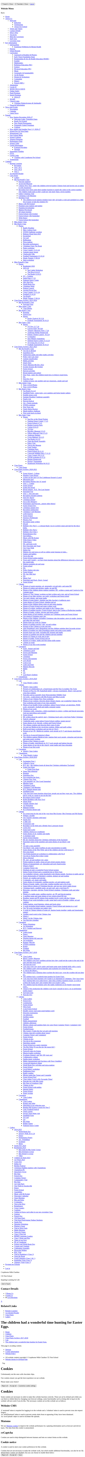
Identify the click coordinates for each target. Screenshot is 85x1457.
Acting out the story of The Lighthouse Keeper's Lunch (42, 477)
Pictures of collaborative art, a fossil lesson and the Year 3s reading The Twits (50, 689)
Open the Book (19, 1256)
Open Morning (28, 936)
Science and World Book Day (24, 1244)
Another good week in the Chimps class (37, 914)
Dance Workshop (29, 924)
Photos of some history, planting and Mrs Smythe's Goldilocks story (46, 600)
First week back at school (32, 413)
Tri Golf (26, 238)
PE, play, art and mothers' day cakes (35, 860)
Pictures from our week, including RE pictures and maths (43, 632)
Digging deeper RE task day (33, 938)
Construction (27, 1003)
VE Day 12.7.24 (33, 326)
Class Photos (27, 308)
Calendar (13, 111)
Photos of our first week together (34, 644)
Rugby (25, 946)
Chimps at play (28, 1039)
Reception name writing (31, 522)
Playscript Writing (20, 1250)
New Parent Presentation (22, 123)
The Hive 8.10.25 (33, 272)
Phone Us (9, 1293)
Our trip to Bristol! (29, 351)
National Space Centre (31, 280)
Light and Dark (28, 665)
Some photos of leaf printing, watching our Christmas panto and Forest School (50, 614)
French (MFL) (19, 83)
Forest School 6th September (29, 220)
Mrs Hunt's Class (20, 224)
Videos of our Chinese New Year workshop (38, 699)
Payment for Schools (12, 1264)
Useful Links (14, 155)
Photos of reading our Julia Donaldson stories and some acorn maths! (47, 630)
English (16, 61)
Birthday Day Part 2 (30, 530)
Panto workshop (28, 248)
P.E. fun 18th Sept (29, 574)
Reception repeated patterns (32, 496)
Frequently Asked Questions (24, 125)
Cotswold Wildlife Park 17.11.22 (38, 453)
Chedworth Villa (29, 254)
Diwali (25, 524)
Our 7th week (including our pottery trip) (37, 908)
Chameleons (23, 677)
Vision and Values (16, 29)
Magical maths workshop (32, 1053)
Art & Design (19, 75)
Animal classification (30, 359)
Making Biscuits (28, 667)
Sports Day (27, 820)
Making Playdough (25, 210)
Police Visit (31, 443)
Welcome (13, 21)
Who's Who (14, 33)
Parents (7, 115)
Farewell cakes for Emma (32, 1051)
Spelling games (28, 1017)
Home (7, 17)
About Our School (20, 27)
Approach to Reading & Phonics (25, 55)
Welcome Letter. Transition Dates (25, 119)
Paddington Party (29, 1071)
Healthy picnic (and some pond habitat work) (39, 1011)
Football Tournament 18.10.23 (38, 320)
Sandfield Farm (28, 791)
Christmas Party (33, 449)
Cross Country (19, 1208)
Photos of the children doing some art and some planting (42, 604)
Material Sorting (28, 808)
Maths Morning (19, 1230)
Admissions (14, 85)
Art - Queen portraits (30, 403)
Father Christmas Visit (26, 194)
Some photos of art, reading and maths (36, 834)
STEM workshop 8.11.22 (36, 457)
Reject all (5, 1386)
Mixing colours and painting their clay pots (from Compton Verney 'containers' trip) (52, 1025)
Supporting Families (17, 151)
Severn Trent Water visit (31, 1113)
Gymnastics (31, 337)
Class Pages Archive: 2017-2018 (25, 952)
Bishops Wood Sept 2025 (32, 234)
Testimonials (18, 25)
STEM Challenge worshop (32, 232)
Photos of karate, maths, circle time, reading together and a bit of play (47, 884)
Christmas (26, 657)
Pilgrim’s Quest (19, 1226)
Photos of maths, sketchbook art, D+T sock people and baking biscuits (47, 743)
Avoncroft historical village (32, 1063)
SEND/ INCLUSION (17, 89)
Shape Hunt (27, 801)
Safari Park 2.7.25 (29, 278)
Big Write (26, 950)
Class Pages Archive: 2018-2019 (25, 757)
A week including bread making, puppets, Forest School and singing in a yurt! (50, 906)
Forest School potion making (33, 558)
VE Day (30, 429)
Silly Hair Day (28, 282)
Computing (18, 79)
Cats (20, 471)
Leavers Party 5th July (35, 329)
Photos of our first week (31, 747)
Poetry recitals (28, 1093)
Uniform (17, 127)
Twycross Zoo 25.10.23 (35, 343)
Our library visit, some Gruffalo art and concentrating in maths (44, 848)
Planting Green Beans (30, 475)
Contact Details (15, 31)
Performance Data (16, 141)
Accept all (13, 1386)
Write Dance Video (29, 540)
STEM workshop (29, 405)
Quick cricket (27, 1111)
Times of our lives (20, 1240)
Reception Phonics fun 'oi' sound (34, 481)
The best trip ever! (29, 964)
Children (8, 161)
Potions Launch (28, 288)
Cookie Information (12, 1352)
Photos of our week (30, 709)
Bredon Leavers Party (35, 425)
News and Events (11, 107)
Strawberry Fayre (20, 1172)
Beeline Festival (19, 1166)
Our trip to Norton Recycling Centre (35, 856)
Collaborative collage (30, 1057)
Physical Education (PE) (22, 69)
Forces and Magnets (30, 653)
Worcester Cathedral (21, 1196)
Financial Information (17, 105)
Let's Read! (27, 661)
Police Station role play (31, 570)
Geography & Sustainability (24, 73)
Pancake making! (25, 182)
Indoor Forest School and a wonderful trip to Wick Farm (42, 872)
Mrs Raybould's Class (21, 180)
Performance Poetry (25, 1138)
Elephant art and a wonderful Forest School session (41, 870)
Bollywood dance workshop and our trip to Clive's (40, 729)
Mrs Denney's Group (26, 1154)
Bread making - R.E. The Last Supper (36, 490)
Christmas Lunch (29, 651)
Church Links (14, 101)
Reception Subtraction (31, 510)
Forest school (27, 566)
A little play (27, 822)
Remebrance (18, 1206)
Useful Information (16, 145)
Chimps (21, 584)
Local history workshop (31, 1069)
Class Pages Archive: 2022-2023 (25, 347)
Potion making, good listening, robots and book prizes (42, 904)
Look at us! (27, 663)
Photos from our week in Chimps (34, 622)
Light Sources (28, 514)
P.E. (24, 377)
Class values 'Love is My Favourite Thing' (38, 1079)
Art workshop (28, 940)
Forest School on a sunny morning (35, 1045)
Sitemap (8, 1350)
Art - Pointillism (24, 1140)
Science (17, 67)
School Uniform (15, 137)
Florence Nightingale (30, 518)
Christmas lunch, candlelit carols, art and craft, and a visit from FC (46, 888)
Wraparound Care (16, 133)
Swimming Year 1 (29, 761)
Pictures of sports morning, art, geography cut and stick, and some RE (47, 586)
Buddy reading (28, 1073)
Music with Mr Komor (31, 538)
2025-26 (26, 268)
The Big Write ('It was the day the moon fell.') (39, 1047)
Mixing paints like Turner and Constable (37, 1075)
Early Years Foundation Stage (24, 57)
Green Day (27, 828)
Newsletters (14, 109)
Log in (32, 4)
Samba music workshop (31, 1059)
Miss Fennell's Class (21, 262)
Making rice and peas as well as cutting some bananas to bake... (45, 552)
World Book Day (29, 284)
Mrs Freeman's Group (26, 1152)
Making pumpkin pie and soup (33, 564)
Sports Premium (15, 95)
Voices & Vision (20, 1232)
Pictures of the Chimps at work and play (37, 626)
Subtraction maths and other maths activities (38, 355)
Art (24, 673)
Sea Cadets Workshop (35, 270)
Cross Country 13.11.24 (31, 250)
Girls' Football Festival (31, 1109)
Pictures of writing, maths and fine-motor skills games (41, 640)
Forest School (28, 369)
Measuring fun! (28, 479)
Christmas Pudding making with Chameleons (30, 1168)
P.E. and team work (30, 544)
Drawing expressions (30, 1013)
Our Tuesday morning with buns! (34, 818)
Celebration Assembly (22, 1248)
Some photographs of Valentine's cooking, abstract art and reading (46, 876)
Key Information (11, 43)
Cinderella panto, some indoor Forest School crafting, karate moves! (47, 721)
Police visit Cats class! (31, 357)
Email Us (9, 1295)
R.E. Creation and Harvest (32, 928)
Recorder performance (31, 244)
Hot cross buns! (28, 852)
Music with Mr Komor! (27, 204)
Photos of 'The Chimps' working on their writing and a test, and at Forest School (51, 594)
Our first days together (31, 920)
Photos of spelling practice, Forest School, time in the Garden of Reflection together (52, 610)
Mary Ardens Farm (29, 230)
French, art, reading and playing (34, 878)
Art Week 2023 (19, 1160)
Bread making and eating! (32, 373)
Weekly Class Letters (30, 687)
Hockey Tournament (34, 461)
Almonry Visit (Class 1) (22, 1262)
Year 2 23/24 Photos (30, 385)
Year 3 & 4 (18, 170)
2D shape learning (25, 212)
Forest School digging (30, 838)
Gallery (16, 178)
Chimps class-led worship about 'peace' (36, 1033)
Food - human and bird (31, 649)
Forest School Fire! (29, 1077)
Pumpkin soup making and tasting (30, 206)
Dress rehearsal (28, 858)
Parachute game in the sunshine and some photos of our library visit (46, 842)
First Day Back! (28, 498)
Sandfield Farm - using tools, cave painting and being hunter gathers (47, 393)
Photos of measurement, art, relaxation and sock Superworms (44, 864)
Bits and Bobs (19, 1200)
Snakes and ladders (29, 554)
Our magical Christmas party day (34, 616)
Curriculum (14, 53)
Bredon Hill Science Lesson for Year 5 (36, 1107)
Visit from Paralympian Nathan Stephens (28, 1220)
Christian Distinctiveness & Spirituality (27, 103)
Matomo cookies (12, 1426)
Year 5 (16, 172)
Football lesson (28, 1029)
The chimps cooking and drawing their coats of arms (41, 725)
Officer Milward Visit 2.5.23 (37, 433)
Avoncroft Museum (25, 184)
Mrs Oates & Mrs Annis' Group (30, 1150)
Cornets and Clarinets (21, 1246)
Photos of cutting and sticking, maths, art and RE (40, 588)
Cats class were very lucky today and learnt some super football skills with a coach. (52, 966)
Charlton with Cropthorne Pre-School (27, 157)
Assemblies (18, 1192)
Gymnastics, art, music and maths (34, 880)
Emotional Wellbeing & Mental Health (27, 47)
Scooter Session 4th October (33, 367)
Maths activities (28, 361)
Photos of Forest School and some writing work (39, 606)
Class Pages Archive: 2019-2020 (25, 679)
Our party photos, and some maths (35, 598)
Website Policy (10, 1354)
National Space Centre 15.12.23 (38, 341)
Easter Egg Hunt (29, 767)
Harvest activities (29, 371)
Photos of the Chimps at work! (33, 741)
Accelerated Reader (16, 174)
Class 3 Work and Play (22, 1238)
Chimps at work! (29, 642)
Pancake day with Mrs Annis (33, 1081)
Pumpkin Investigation (26, 208)
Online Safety (14, 91)
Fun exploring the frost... (31, 777)
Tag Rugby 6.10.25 (34, 274)
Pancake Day (27, 995)
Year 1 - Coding (28, 483)
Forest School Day (29, 506)
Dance (25, 934)
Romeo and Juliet (29, 1103)
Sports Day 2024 (20, 1146)
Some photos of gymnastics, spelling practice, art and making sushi (46, 882)
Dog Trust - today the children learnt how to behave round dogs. (45, 375)
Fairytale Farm (28, 304)
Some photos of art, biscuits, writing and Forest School (42, 723)
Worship (17, 149)
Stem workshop (28, 260)
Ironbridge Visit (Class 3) (23, 1260)
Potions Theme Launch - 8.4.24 (38, 335)
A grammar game (29, 836)
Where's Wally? (28, 866)
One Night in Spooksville (23, 1186)
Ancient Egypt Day (30, 290)
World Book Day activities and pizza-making (38, 1065)
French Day (27, 314)
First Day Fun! (28, 379)
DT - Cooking (28, 276)
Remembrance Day (30, 534)
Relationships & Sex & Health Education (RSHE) (31, 59)
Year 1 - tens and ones (30, 494)
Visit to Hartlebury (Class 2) (24, 1254)
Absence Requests (16, 139)
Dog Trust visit (28, 407)
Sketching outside (29, 1043)
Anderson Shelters (33, 435)
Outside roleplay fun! (30, 803)
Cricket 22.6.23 (32, 427)
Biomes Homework (34, 459)
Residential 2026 (29, 266)
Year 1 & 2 (18, 167)
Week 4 (25, 916)
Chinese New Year (29, 779)
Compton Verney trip (30, 868)
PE (24, 671)
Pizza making (27, 242)
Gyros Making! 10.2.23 (35, 437)
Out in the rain (28, 556)
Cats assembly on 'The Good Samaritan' (37, 781)
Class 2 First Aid (20, 1234)
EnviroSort (27, 236)
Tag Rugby (27, 296)
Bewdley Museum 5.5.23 (36, 431)
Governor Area (15, 41)
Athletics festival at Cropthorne (34, 832)
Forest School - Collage (31, 473)
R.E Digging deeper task (31, 810)
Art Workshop (28, 805)
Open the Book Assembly (36, 441)
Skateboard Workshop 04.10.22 (38, 463)
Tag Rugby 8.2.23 (29, 391)
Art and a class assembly (31, 846)
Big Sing (17, 1174)
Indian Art (17, 1164)
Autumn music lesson (30, 252)
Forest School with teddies (32, 1087)
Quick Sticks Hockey (30, 409)
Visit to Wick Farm (20, 1228)
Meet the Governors (17, 37)
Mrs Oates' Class (24, 322)
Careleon (17, 1210)
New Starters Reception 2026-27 (21, 117)
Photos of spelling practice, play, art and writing (39, 624)
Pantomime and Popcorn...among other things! (39, 504)
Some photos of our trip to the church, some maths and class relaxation (47, 745)
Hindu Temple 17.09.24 (31, 258)
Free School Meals (16, 135)
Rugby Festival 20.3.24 (35, 318)
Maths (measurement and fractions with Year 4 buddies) (42, 1061)
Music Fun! (27, 578)
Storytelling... (27, 536)
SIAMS (12, 99)
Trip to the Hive (19, 1204)
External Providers (20, 147)
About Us (8, 19)
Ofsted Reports (15, 51)
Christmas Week (28, 286)
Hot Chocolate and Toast (31, 546)
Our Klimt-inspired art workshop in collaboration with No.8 (44, 854)
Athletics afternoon (29, 1023)
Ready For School (20, 121)
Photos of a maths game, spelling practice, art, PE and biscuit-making (47, 894)
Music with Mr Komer (22, 1194)
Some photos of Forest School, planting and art (39, 602)
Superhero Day (28, 353)
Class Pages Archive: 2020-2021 (25, 469)
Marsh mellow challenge (31, 411)
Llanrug (17, 1214)
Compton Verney (20, 1178)
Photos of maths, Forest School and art (36, 638)
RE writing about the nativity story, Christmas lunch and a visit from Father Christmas (53, 717)
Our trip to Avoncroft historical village (36, 735)
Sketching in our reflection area (34, 1105)
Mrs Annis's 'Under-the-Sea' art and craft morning (40, 1031)
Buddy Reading (28, 228)
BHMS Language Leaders (23, 1236)
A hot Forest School (30, 1009)
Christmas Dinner (29, 500)
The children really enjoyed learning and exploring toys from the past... (47, 969)
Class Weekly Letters (30, 683)
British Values (28, 1123)
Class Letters (27, 956)
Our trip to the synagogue (32, 1041)
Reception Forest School (31, 797)
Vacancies (13, 35)
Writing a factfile (29, 816)
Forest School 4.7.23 (34, 423)
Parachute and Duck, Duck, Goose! (35, 580)
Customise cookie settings (27, 1386)
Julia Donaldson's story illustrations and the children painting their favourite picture (52, 628)
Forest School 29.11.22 (35, 451)
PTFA (12, 153)
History (16, 81)
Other (21, 1156)
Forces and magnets (30, 659)
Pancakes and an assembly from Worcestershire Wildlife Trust (44, 695)
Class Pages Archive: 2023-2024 (25, 300)
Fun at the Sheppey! (30, 502)
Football (26, 948)
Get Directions (12, 1297)
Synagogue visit (28, 824)
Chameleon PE (19, 1170)
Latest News (14, 113)
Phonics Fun (27, 520)
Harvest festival (28, 401)
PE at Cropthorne (20, 1242)
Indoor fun (26, 550)
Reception (17, 165)
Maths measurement (30, 1021)
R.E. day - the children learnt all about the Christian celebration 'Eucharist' (49, 765)
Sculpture (22, 1142)
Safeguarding (14, 45)
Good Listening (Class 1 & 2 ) (24, 1258)
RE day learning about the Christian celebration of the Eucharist (45, 840)
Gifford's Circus (28, 763)
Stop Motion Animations (36, 339)
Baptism (26, 773)
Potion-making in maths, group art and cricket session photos (44, 862)
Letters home (27, 932)
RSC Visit (17, 1252)
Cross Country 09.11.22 (35, 455)
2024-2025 (18, 1130)
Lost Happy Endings (30, 675)
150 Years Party (19, 1218)
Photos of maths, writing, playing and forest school (40, 612)
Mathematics (18, 63)
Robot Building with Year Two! (34, 799)
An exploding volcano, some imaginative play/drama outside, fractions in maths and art (53, 874)
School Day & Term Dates (19, 131)
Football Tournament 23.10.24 (33, 256)
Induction (17, 23)
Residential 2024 (20, 1148)
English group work (30, 395)
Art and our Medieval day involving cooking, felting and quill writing (47, 727)
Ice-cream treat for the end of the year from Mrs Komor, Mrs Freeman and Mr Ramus (52, 814)
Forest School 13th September (29, 216)
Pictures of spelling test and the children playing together (42, 634)
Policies (12, 49)
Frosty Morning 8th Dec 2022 (33, 365)
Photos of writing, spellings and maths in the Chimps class (43, 608)
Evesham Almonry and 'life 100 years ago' (38, 1055)
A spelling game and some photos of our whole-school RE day (45, 896)
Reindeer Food (24, 198)
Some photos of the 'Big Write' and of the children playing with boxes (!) (48, 850)
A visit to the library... (30, 971)
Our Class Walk (28, 548)
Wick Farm (27, 1007)
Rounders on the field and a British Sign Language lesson (43, 826)
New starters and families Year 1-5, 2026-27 (25, 129)
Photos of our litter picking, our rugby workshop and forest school (46, 596)
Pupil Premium (15, 93)
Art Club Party (19, 1184)
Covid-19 (13, 87)
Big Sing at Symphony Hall (32, 1083)
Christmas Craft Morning (27, 196)
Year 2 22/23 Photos (30, 387)
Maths (25, 669)
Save (20, 1455)
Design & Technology (22, 77)
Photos (21, 226)
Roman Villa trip (29, 942)
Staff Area (13, 39)
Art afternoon (27, 1015)
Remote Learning (16, 163)
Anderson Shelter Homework (37, 333)
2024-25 (17, 97)
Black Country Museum (31, 958)
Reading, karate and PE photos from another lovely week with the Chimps (49, 898)
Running (26, 312)
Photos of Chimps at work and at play (36, 636)
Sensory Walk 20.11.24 (27, 1134)
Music (16, 71)
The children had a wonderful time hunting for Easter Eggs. (44, 977)
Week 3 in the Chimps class (32, 918)
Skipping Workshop (21, 1224)
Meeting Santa (28, 783)
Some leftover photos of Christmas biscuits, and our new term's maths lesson (49, 886)
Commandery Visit (20, 1180)
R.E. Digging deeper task (32, 789)
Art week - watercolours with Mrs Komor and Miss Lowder (44, 697)
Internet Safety (28, 1089)
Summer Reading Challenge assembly (36, 397)
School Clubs (14, 143)
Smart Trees (27, 363)
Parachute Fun (28, 492)
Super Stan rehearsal (30, 771)
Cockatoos (22, 646)
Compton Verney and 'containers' (34, 1035)
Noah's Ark (27, 399)
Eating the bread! (29, 487)
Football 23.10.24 (29, 294)
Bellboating (27, 240)
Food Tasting (32, 447)
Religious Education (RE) (23, 65)
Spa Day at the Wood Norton (37, 419)
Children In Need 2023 (22, 1158)
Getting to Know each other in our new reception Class (33, 1212)
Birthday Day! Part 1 (30, 532)
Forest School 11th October (28, 214)
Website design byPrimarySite (16, 1359)
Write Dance (23, 218)
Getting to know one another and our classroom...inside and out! (45, 381)
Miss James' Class (20, 222)
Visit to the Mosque (34, 445)
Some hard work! (29, 830)
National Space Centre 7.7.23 (37, 421)
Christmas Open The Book (32, 246)
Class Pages (14, 176)
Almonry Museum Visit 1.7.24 (38, 331)
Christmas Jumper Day (31, 508)
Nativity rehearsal (29, 719)
